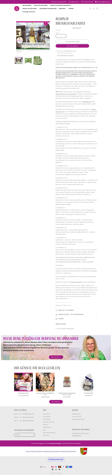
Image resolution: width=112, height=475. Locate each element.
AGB (44, 430)
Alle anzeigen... (56, 401)
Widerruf (45, 424)
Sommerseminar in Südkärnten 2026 (45, 394)
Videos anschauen (61, 324)
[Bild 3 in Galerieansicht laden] (37, 60)
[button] (27, 5)
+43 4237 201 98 (88, 2)
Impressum (46, 435)
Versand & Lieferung (48, 422)
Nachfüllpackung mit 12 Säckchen (66, 94)
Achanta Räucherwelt (57, 473)
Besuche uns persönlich (59, 2)
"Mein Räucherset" (88, 393)
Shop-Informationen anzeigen (65, 55)
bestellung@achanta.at (104, 2)
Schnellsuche (46, 416)
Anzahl (57, 33)
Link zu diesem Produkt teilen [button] (65, 328)
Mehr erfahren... (56, 357)
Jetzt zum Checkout (72, 46)
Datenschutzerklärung (49, 432)
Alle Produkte (46, 419)
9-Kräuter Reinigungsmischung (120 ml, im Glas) (67, 394)
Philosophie (46, 414)
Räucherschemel (76, 282)
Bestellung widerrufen (56, 459)
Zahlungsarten (47, 427)
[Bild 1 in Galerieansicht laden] (18, 60)
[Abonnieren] (33, 435)
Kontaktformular (74, 2)
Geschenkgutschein (23, 393)
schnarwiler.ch (76, 435)
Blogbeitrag (87, 102)
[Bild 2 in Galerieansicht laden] (28, 60)
